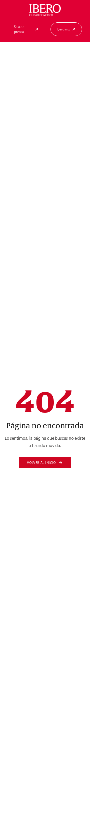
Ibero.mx (63, 29)
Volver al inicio (41, 462)
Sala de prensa (19, 29)
